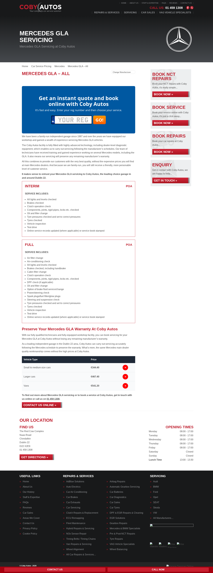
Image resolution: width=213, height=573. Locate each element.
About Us (134, 3)
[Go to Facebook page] (187, 7)
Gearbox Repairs (118, 523)
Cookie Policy (30, 534)
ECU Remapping (75, 518)
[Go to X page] (191, 7)
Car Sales (148, 12)
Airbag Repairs (117, 481)
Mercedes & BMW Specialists (125, 528)
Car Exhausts (73, 502)
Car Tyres (115, 508)
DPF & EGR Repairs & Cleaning (126, 513)
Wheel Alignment (75, 549)
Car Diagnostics (118, 497)
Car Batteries (116, 492)
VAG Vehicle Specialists (175, 12)
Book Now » (163, 94)
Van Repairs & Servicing (78, 544)
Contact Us (186, 3)
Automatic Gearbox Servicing (125, 487)
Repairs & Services (107, 12)
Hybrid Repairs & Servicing (80, 528)
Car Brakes (72, 497)
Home (123, 3)
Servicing (130, 12)
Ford (155, 492)
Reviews (173, 3)
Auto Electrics (73, 487)
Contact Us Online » (39, 405)
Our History (28, 492)
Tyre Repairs (116, 539)
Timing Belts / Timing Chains (81, 539)
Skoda (156, 508)
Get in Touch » (165, 180)
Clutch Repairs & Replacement (82, 513)
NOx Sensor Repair (76, 534)
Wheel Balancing (118, 549)
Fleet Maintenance (75, 523)
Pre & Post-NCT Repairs (122, 534)
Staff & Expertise (150, 3)
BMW (156, 487)
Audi (155, 481)
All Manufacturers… (163, 518)
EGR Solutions (117, 518)
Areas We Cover (31, 518)
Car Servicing (73, 508)
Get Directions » (34, 457)
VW (155, 513)
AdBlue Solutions (75, 481)
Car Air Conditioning (76, 492)
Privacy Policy (30, 528)
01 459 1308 (166, 7)
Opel (155, 497)
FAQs (164, 3)
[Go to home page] (41, 8)
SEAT (156, 502)
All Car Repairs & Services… (81, 554)
